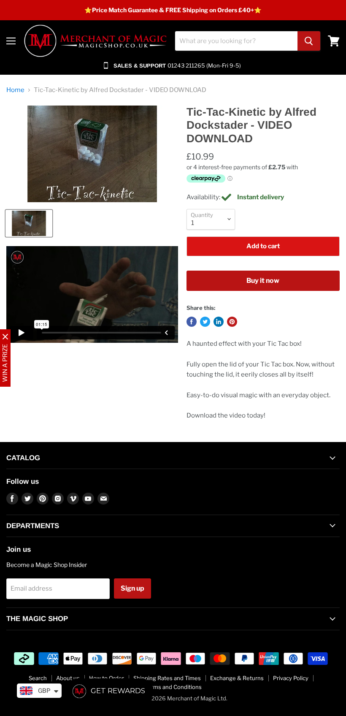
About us (68, 678)
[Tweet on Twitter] (205, 322)
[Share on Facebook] (192, 322)
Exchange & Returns (237, 678)
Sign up (132, 588)
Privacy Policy (290, 678)
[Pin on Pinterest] (232, 322)
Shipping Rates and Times (167, 678)
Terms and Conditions (173, 686)
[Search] (308, 41)
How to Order (106, 678)
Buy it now (262, 281)
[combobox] (236, 41)
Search (38, 678)
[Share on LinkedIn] (219, 322)
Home (15, 90)
